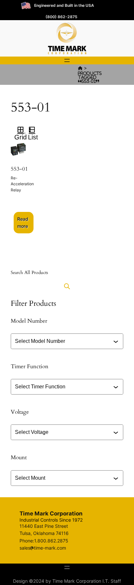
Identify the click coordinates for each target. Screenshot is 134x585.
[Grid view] (20, 130)
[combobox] (67, 341)
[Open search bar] (67, 286)
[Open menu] (67, 60)
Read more (22, 222)
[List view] (35, 130)
